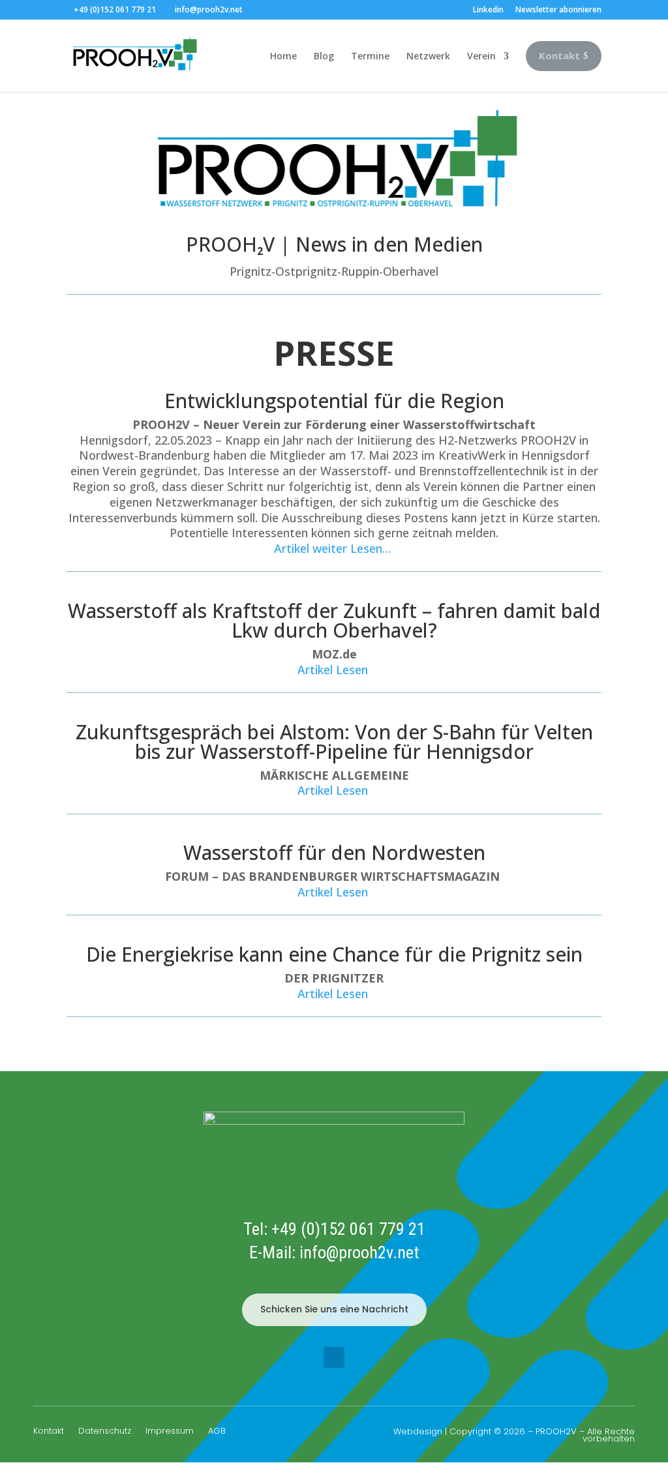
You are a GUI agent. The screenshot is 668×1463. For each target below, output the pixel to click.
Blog (324, 56)
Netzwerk (428, 56)
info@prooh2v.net (359, 1252)
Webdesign (417, 1431)
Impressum (169, 1432)
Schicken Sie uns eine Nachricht (334, 1309)
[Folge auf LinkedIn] (334, 1357)
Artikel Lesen (334, 669)
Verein (481, 56)
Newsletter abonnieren (558, 10)
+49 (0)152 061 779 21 (348, 1229)
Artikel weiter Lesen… (334, 548)
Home (283, 56)
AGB (217, 1432)
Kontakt (48, 1432)
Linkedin (488, 10)
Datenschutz (104, 1432)
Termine (370, 56)
